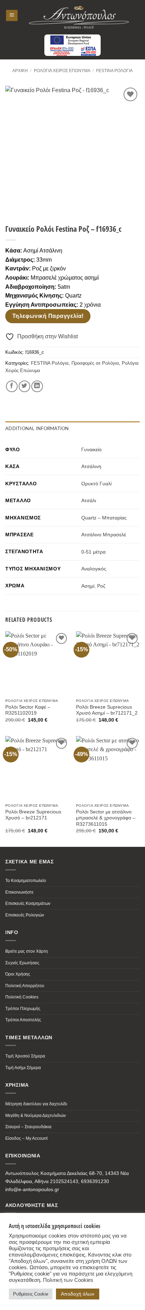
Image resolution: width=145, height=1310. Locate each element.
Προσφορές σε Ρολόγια (95, 363)
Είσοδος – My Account (26, 1138)
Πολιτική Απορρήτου (24, 985)
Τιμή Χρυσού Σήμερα (25, 1056)
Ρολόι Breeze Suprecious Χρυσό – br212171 (33, 815)
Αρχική (20, 70)
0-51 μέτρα (93, 552)
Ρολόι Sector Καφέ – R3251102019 (27, 710)
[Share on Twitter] (24, 386)
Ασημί (87, 586)
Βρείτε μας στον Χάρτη (26, 951)
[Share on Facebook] (12, 386)
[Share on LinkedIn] (37, 386)
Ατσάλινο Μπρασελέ (103, 534)
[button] (12, 15)
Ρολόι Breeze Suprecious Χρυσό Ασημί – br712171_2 (107, 710)
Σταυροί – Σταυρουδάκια (28, 1126)
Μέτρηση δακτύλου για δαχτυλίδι (36, 1103)
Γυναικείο (91, 449)
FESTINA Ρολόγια (114, 70)
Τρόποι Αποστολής (23, 1019)
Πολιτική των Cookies (68, 1280)
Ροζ (101, 586)
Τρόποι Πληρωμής (22, 1008)
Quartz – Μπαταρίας (104, 517)
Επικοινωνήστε (19, 892)
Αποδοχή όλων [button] (77, 1294)
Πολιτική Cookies (21, 997)
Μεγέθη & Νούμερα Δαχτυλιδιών (35, 1115)
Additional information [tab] (37, 428)
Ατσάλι (88, 500)
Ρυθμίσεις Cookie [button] (30, 1294)
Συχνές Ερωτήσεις (22, 962)
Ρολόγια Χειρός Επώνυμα (62, 70)
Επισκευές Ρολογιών (24, 915)
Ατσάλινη (91, 466)
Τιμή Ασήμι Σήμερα (23, 1067)
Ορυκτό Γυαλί (96, 483)
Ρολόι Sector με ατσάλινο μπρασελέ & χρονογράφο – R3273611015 (105, 818)
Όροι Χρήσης (17, 974)
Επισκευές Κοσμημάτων (27, 903)
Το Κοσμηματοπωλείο (25, 880)
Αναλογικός (93, 568)
